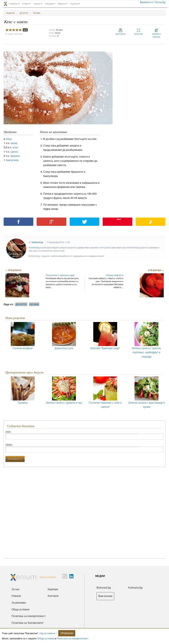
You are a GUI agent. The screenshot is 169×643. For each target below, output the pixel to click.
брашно (15, 156)
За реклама (19, 602)
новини (14, 3)
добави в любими (156, 35)
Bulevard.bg (104, 587)
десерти (24, 13)
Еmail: (9, 444)
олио (15, 147)
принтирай (120, 33)
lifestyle (49, 3)
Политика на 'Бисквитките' (28, 622)
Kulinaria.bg (37, 242)
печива (36, 13)
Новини (16, 595)
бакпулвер (12, 160)
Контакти (53, 595)
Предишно (13, 270)
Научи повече (47, 633)
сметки (74, 3)
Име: (8, 431)
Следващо (155, 270)
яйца (9, 139)
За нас (16, 589)
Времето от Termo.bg (152, 2)
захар (13, 143)
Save (119, 219)
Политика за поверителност (72, 638)
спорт (25, 3)
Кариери (53, 589)
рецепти (10, 13)
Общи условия (45, 638)
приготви (138, 33)
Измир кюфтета (114, 275)
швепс (14, 151)
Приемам (66, 633)
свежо (37, 3)
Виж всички (105, 596)
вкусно (62, 3)
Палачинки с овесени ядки (60, 275)
